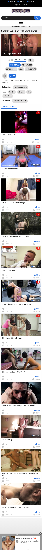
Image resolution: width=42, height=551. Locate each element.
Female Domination (20, 87)
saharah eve (8, 96)
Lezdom (21, 1)
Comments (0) (31, 69)
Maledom (31, 1)
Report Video (27, 65)
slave (29, 92)
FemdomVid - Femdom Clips (21, 27)
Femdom (12, 1)
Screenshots (11, 69)
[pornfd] (4, 76)
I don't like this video (12, 60)
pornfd (12, 76)
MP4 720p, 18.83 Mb (20, 101)
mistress (21, 92)
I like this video (9, 60)
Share (21, 69)
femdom (12, 92)
